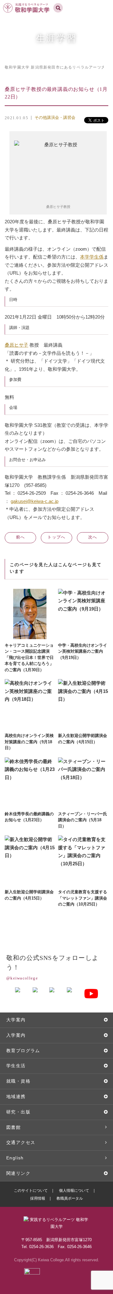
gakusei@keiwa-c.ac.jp (34, 501)
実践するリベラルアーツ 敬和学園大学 (27, 2)
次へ (92, 537)
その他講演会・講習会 (55, 117)
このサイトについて (31, 1190)
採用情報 (37, 1198)
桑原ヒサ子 (16, 345)
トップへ (56, 537)
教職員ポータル (69, 1198)
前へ (20, 537)
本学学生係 (92, 256)
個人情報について (74, 1190)
